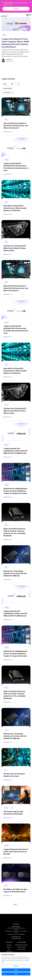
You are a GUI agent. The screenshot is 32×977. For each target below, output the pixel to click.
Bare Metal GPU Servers (21, 945)
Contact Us (9, 951)
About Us (9, 947)
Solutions (9, 945)
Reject (16, 970)
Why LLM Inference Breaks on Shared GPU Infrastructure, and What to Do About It (15, 125)
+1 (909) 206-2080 (16, 938)
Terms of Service (21, 947)
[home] (4, 15)
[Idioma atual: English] (30, 15)
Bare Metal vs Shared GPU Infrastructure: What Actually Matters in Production (14, 208)
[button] (27, 15)
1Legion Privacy (21, 949)
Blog (9, 949)
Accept (16, 973)
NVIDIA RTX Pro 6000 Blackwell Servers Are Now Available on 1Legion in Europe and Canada (15, 491)
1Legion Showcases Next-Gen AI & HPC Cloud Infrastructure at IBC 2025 (15, 851)
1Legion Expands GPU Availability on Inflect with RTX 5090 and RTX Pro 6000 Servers (15, 450)
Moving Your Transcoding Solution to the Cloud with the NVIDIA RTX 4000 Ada (15, 573)
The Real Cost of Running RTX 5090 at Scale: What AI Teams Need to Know (14, 248)
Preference (16, 966)
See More (16, 8)
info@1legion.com (16, 936)
